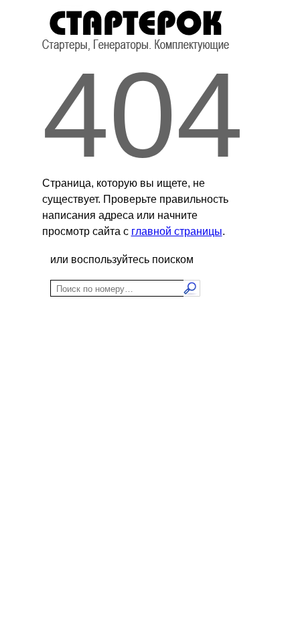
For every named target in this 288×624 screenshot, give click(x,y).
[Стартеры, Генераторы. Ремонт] (135, 49)
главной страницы (176, 231)
